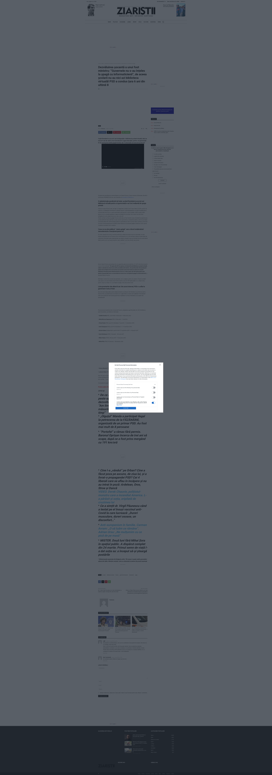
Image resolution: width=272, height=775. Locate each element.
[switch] (153, 388)
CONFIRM (125, 408)
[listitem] (136, 384)
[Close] (160, 365)
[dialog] (136, 387)
